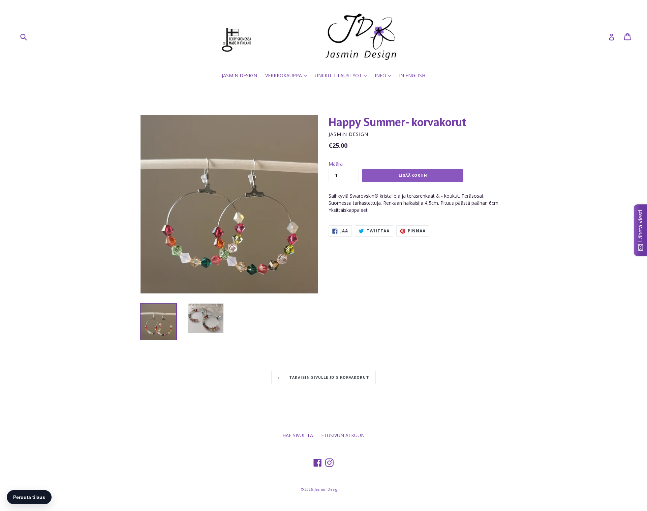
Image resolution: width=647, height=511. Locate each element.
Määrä (336, 164)
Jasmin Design (327, 489)
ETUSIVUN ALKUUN (343, 435)
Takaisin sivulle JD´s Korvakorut (328, 377)
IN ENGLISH (412, 75)
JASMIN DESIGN (239, 75)
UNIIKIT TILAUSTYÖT (342, 75)
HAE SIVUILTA (297, 435)
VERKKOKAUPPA (287, 75)
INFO (384, 75)
